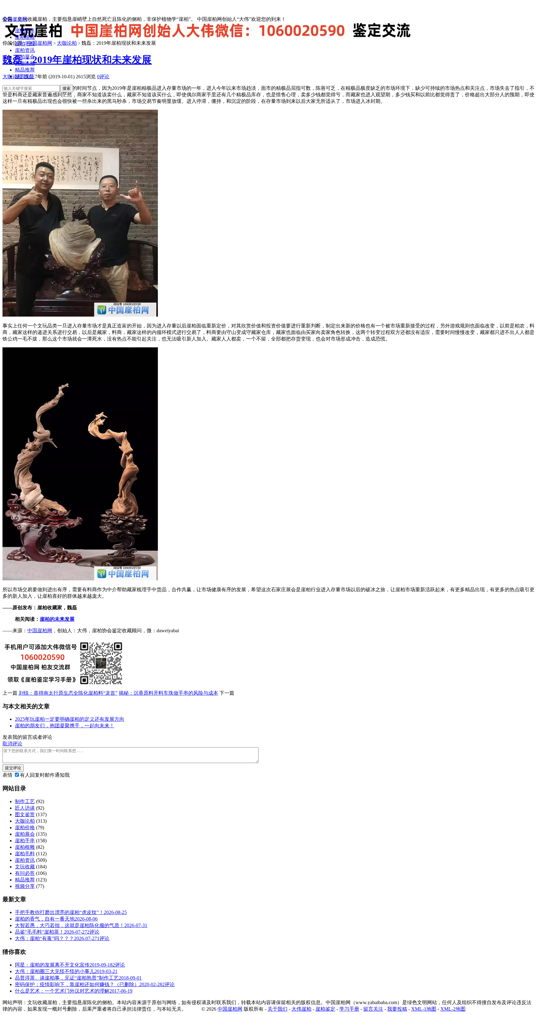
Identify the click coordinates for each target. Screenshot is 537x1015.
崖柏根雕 (25, 37)
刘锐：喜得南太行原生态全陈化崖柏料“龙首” (68, 693)
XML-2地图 (453, 1009)
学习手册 (349, 1009)
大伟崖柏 (301, 1009)
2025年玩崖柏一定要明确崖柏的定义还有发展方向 (69, 719)
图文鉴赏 (25, 814)
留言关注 (25, 76)
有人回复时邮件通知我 (45, 775)
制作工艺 (25, 801)
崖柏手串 (25, 30)
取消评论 (12, 743)
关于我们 (277, 1009)
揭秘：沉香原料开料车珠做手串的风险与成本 (168, 693)
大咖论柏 (25, 63)
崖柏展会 (25, 56)
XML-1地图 (423, 1009)
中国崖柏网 (14, 19)
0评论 (103, 76)
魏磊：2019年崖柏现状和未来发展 (77, 59)
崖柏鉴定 (325, 1009)
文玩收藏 (25, 866)
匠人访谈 (25, 808)
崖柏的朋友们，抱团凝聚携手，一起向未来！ (64, 725)
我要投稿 (397, 1009)
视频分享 (25, 886)
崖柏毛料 (25, 43)
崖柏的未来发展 (57, 619)
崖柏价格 (25, 827)
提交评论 (13, 768)
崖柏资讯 (25, 50)
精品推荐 (25, 69)
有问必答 (25, 873)
